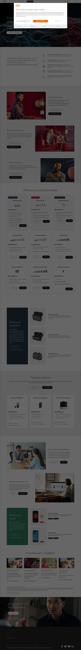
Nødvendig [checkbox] (19, 26)
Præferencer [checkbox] (32, 26)
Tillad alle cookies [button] (40, 21)
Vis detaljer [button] (57, 21)
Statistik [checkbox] (44, 26)
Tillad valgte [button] (23, 21)
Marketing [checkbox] (58, 26)
